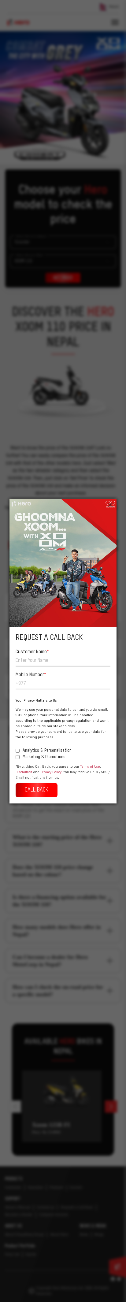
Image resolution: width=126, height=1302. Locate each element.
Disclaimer (24, 772)
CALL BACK (36, 789)
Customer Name (32, 651)
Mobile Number (31, 674)
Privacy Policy (50, 772)
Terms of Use (90, 766)
